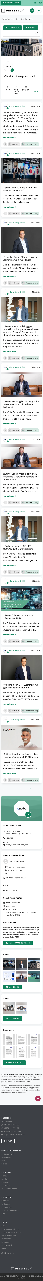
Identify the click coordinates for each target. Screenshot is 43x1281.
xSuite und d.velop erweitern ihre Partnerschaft (20, 189)
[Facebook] (2, 1253)
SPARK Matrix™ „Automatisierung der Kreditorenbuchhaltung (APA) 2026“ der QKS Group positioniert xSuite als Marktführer (20, 118)
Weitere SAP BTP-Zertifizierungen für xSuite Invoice (21, 686)
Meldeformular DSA (8, 1235)
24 (29, 788)
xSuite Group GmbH (17, 106)
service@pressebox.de (19, 1092)
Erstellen (4, 1179)
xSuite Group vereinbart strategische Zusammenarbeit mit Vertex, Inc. (20, 476)
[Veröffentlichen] (38, 1098)
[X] (11, 1253)
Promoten (5, 1182)
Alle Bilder (14, 987)
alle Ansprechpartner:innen (16, 878)
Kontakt (31, 28)
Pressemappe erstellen (19, 943)
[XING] (13, 1253)
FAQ (3, 1161)
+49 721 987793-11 (11, 1128)
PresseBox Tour (12, 3)
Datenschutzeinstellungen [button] (11, 1232)
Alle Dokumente (15, 1063)
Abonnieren (13, 28)
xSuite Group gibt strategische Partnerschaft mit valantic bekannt (21, 404)
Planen (4, 1176)
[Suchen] (32, 10)
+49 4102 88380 (12, 838)
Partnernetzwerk (7, 1154)
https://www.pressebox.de (14, 1135)
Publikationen (6, 1207)
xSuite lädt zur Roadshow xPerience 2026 (18, 617)
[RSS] (8, 1253)
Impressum (5, 1242)
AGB (3, 1226)
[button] (5, 144)
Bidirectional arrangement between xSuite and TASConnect (21, 755)
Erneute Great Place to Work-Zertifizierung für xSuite (20, 258)
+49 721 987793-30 (11, 1125)
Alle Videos (14, 1018)
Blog (3, 1214)
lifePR (3, 1248)
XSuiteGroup (11, 909)
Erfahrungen (6, 1157)
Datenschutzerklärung (10, 1229)
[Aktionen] (37, 32)
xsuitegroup (10, 906)
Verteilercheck (6, 1245)
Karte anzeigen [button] (11, 890)
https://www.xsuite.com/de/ (17, 845)
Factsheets (5, 1204)
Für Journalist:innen (9, 1189)
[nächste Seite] (40, 788)
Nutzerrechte (6, 1239)
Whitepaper (5, 1201)
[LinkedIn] (5, 1253)
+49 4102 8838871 (14, 870)
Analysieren (5, 1186)
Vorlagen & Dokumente (10, 1211)
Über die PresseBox (11, 1150)
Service (4, 1164)
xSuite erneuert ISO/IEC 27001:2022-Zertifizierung (18, 547)
